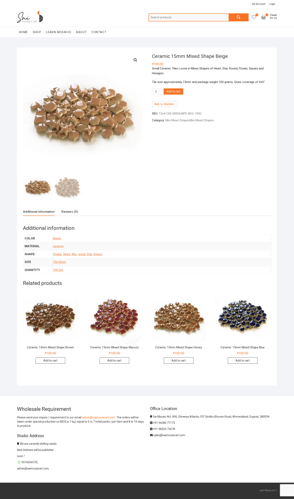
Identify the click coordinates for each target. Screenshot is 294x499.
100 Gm (58, 270)
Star (89, 254)
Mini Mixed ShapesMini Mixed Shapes (189, 120)
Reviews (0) (69, 211)
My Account (258, 4)
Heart (66, 254)
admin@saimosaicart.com (98, 417)
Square (97, 254)
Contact (99, 32)
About (81, 32)
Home (23, 32)
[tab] (39, 212)
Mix (74, 254)
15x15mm (59, 262)
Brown (57, 238)
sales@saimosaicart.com (169, 435)
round (81, 254)
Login (272, 4)
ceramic (58, 246)
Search (239, 17)
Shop (37, 32)
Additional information (39, 211)
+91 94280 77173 (163, 422)
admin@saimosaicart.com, (33, 468)
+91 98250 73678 (163, 429)
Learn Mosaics (58, 32)
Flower (57, 254)
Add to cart (173, 91)
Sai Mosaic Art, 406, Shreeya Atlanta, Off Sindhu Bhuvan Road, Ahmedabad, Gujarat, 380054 (210, 416)
